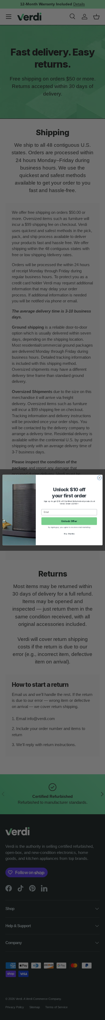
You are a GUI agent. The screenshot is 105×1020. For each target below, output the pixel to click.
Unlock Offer (69, 521)
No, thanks (69, 533)
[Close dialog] (99, 478)
